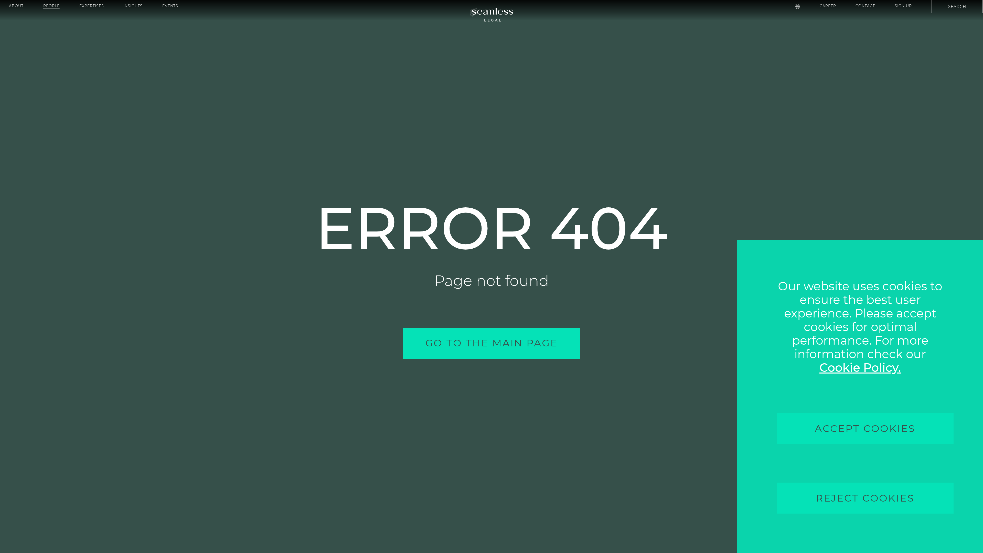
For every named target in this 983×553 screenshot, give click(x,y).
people (51, 6)
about (16, 6)
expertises (91, 6)
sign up (903, 6)
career (828, 6)
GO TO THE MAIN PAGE (491, 343)
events (170, 6)
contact (865, 6)
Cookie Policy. (860, 367)
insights (133, 6)
